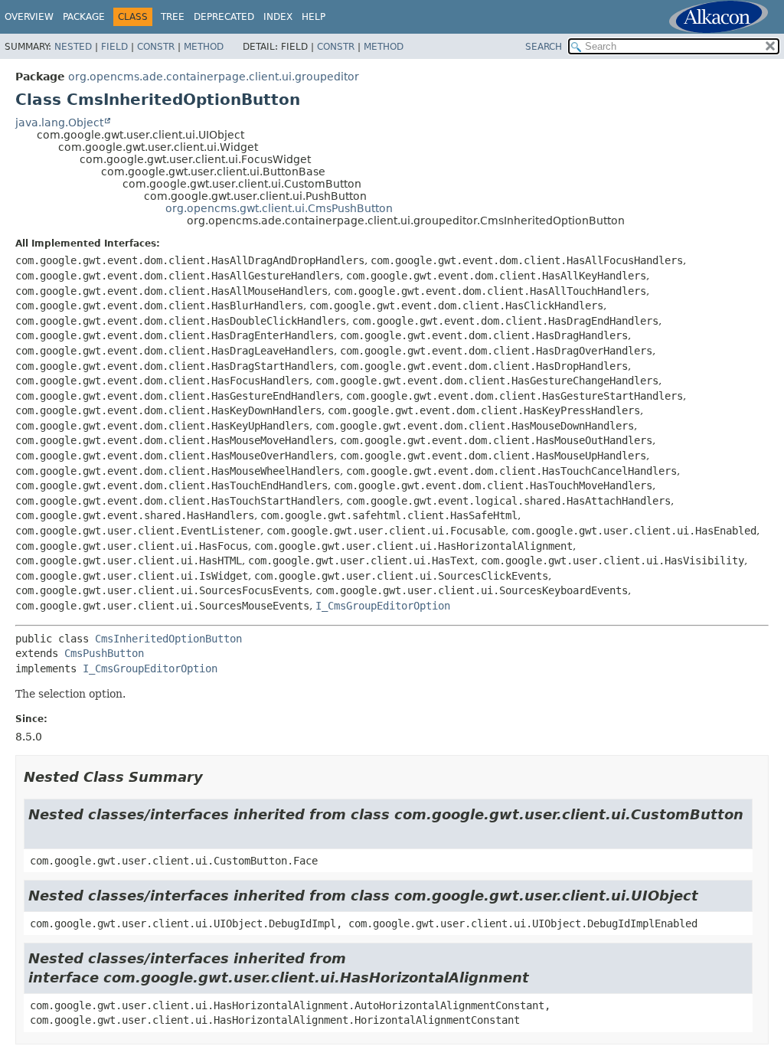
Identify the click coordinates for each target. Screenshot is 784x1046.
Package (84, 16)
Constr (156, 46)
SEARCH (543, 46)
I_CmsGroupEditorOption (382, 606)
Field (114, 46)
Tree (173, 16)
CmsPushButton (104, 653)
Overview (29, 16)
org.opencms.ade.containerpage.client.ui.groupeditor (213, 76)
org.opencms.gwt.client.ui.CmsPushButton (279, 208)
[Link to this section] (213, 777)
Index (277, 16)
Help (313, 16)
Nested (73, 46)
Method (204, 46)
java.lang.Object (59, 122)
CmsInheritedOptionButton (168, 639)
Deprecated (224, 16)
